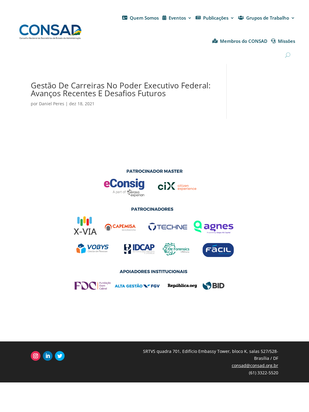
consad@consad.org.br (255, 365)
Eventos (177, 18)
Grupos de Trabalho (267, 18)
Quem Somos (144, 18)
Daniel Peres (51, 103)
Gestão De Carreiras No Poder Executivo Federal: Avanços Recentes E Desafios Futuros (121, 89)
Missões (286, 41)
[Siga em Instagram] (35, 356)
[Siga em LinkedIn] (48, 356)
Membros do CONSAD (243, 41)
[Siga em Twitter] (60, 356)
